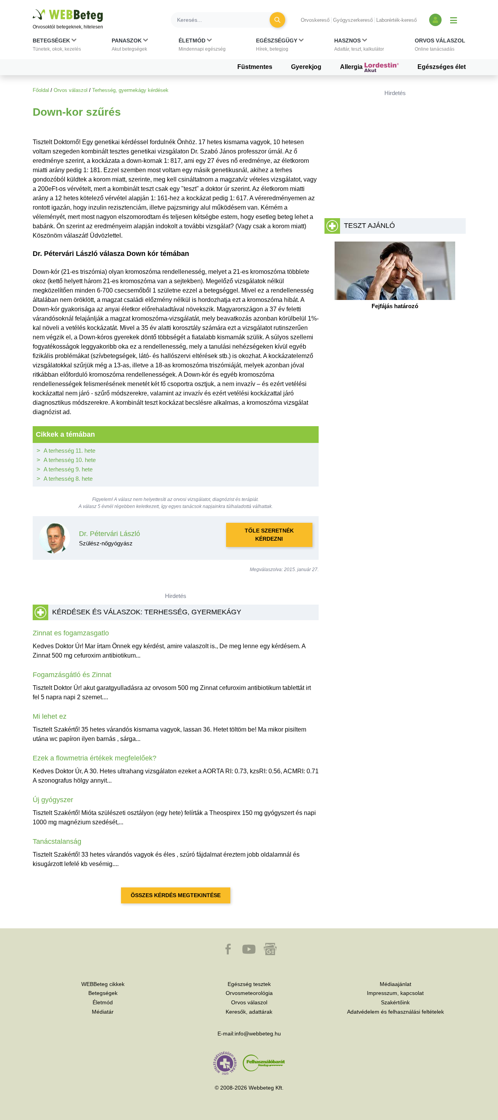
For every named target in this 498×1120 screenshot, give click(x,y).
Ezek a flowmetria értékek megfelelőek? (94, 758)
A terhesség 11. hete (69, 450)
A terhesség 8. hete (68, 478)
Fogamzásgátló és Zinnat (72, 675)
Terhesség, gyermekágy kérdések (130, 90)
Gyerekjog (306, 66)
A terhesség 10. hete (70, 460)
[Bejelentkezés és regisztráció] (435, 20)
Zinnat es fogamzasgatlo (71, 633)
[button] (57, 46)
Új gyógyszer (53, 800)
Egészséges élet (441, 66)
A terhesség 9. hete (68, 469)
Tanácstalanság (57, 841)
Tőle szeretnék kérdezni (269, 534)
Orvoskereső (315, 20)
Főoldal (41, 90)
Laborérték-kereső (396, 20)
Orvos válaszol (71, 90)
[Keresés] (277, 20)
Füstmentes (254, 66)
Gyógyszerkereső (353, 20)
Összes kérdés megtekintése (176, 895)
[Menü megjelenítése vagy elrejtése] (453, 20)
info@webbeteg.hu (258, 1033)
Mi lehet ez (50, 716)
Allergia (352, 66)
